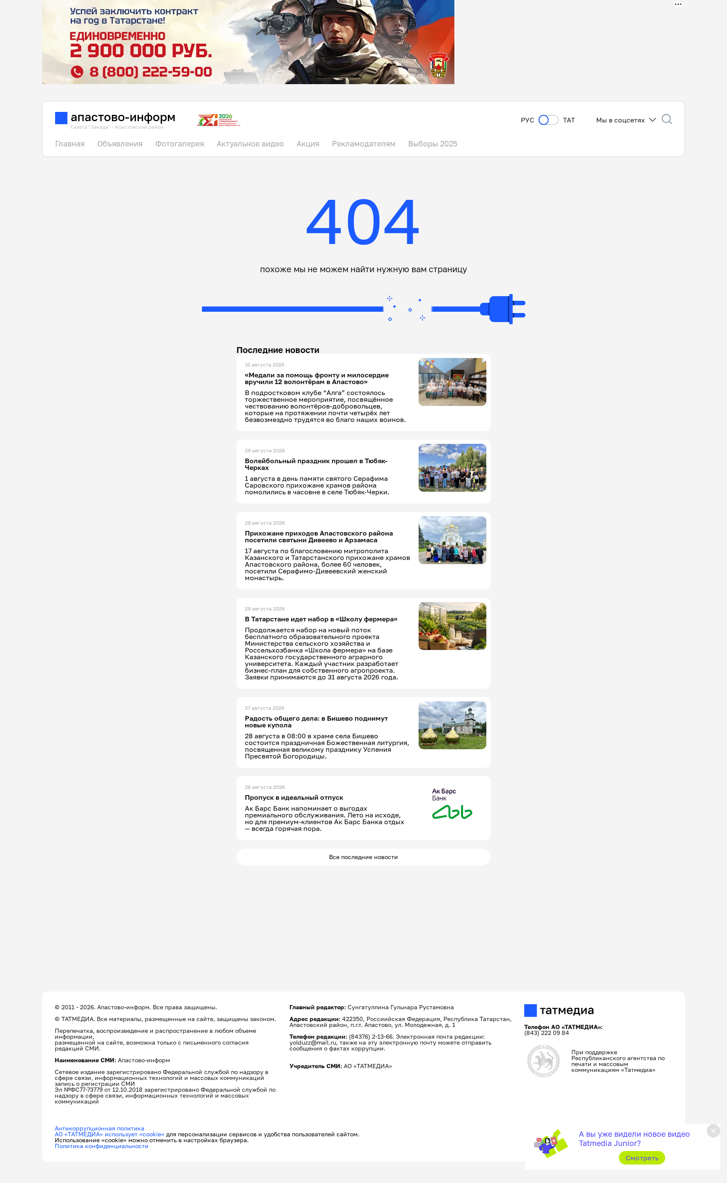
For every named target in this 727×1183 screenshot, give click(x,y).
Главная (70, 143)
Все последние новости (363, 856)
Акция (308, 143)
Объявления (120, 143)
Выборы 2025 (432, 143)
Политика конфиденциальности (102, 1145)
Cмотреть (642, 1158)
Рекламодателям (363, 143)
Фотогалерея (179, 143)
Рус (527, 120)
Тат (569, 120)
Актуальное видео (250, 143)
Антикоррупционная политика (99, 1128)
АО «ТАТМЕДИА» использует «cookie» (110, 1134)
